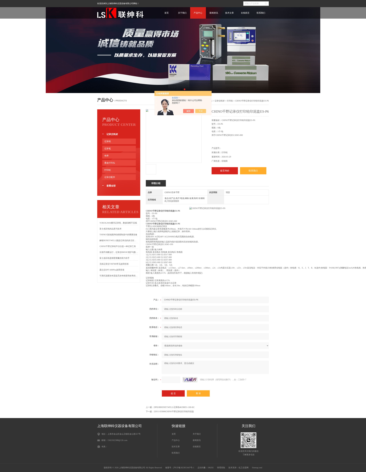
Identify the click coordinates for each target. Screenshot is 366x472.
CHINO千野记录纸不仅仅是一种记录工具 (118, 246)
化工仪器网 (243, 468)
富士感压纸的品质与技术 (111, 229)
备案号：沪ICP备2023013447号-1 (179, 468)
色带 (106, 156)
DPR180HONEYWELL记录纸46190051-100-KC (174, 407)
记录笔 (107, 148)
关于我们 (182, 13)
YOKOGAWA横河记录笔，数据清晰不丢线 (118, 223)
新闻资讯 (213, 13)
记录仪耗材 (220, 101)
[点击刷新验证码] (190, 379)
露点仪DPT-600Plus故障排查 (112, 270)
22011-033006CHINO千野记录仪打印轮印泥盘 (174, 411)
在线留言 (245, 13)
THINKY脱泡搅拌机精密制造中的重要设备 (118, 235)
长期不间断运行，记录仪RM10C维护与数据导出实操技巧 (119, 252)
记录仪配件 (109, 177)
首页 (166, 13)
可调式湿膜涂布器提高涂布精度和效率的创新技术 (119, 276)
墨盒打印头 (109, 163)
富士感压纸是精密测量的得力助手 (115, 258)
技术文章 (229, 13)
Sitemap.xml (257, 468)
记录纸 (107, 141)
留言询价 (224, 170)
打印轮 (230, 101)
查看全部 (111, 185)
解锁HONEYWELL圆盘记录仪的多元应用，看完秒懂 (119, 240)
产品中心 (198, 13)
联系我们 (261, 13)
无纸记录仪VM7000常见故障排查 (114, 264)
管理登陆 (221, 468)
